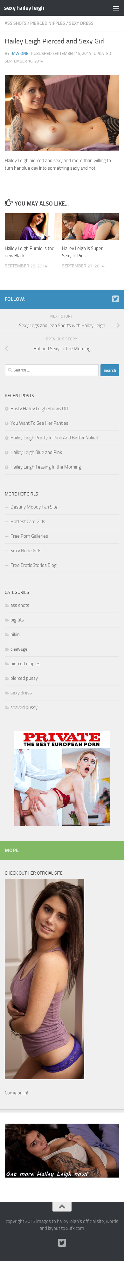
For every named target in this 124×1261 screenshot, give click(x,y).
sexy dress (81, 23)
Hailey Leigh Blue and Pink (36, 452)
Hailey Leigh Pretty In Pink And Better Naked (54, 438)
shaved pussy (24, 707)
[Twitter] (115, 299)
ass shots (15, 23)
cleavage (19, 649)
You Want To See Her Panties (39, 423)
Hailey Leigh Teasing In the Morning (45, 467)
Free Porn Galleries (29, 536)
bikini (15, 634)
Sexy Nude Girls (25, 551)
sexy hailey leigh (24, 7)
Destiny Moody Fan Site (34, 507)
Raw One (19, 53)
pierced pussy (24, 678)
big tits (17, 620)
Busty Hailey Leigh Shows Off (39, 408)
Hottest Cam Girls (27, 521)
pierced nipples (47, 23)
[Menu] (116, 8)
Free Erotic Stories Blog (33, 565)
